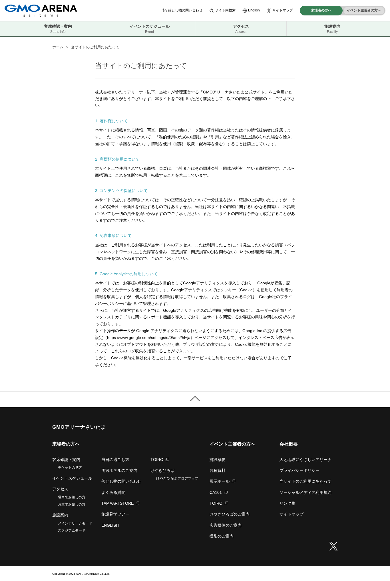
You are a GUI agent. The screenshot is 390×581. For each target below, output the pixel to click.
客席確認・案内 (58, 29)
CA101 (216, 492)
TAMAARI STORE (117, 503)
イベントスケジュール (150, 29)
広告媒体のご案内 (226, 525)
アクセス (241, 29)
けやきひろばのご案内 (230, 514)
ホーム (57, 47)
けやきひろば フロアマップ (177, 478)
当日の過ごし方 (115, 459)
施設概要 (218, 459)
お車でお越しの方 (71, 504)
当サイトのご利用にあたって (305, 481)
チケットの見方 (70, 468)
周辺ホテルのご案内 (119, 470)
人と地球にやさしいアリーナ (305, 459)
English (254, 10)
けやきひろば (162, 470)
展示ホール (220, 481)
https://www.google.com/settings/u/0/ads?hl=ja (148, 337)
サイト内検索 (225, 10)
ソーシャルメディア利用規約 (305, 492)
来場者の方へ (321, 10)
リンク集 (287, 503)
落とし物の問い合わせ (185, 10)
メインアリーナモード (75, 523)
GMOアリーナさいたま (79, 427)
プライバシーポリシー (299, 470)
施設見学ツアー (115, 514)
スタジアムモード (71, 530)
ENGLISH (110, 525)
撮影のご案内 (222, 536)
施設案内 (332, 29)
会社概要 (289, 444)
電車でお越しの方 (71, 497)
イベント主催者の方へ (364, 10)
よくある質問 (113, 492)
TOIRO (156, 459)
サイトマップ (282, 10)
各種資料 (218, 470)
